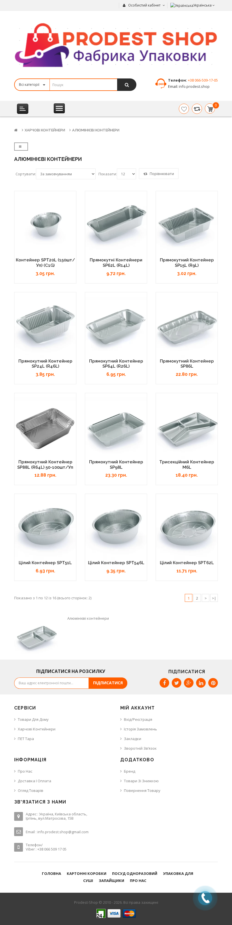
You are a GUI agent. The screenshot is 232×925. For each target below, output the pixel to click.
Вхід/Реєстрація (138, 719)
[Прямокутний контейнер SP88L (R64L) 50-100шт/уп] (45, 428)
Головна (51, 873)
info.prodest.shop (194, 86)
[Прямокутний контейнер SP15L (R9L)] (187, 226)
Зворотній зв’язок (140, 748)
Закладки (132, 738)
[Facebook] (164, 683)
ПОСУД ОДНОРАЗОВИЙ (134, 873)
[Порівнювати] (197, 109)
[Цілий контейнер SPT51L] (45, 529)
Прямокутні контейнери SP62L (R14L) (116, 262)
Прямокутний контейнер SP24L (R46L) (45, 364)
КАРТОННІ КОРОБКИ (86, 873)
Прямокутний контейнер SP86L (187, 364)
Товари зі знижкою (141, 780)
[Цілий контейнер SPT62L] (187, 529)
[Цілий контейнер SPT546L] (116, 529)
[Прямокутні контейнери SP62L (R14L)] (116, 226)
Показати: (107, 173)
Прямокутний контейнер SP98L (116, 464)
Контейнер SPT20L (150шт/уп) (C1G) (45, 262)
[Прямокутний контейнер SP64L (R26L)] (116, 327)
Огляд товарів (30, 790)
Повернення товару (142, 790)
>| (214, 598)
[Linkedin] (201, 683)
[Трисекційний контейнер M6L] (187, 428)
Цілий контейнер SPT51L (45, 562)
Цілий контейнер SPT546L (116, 562)
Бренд (129, 771)
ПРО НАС (138, 880)
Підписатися (108, 682)
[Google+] (189, 683)
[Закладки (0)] (184, 109)
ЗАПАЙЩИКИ (111, 880)
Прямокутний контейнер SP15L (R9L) (187, 262)
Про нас (25, 771)
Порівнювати (161, 173)
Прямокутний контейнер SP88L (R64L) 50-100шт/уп (45, 464)
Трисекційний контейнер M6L (186, 464)
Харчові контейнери (45, 130)
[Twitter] (176, 683)
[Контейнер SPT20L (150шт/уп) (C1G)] (45, 226)
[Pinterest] (213, 683)
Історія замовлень (140, 729)
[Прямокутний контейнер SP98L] (116, 428)
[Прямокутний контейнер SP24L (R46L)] (45, 327)
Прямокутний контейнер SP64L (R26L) (116, 364)
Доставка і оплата (34, 780)
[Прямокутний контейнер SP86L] (187, 327)
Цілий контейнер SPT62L (187, 562)
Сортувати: (26, 173)
